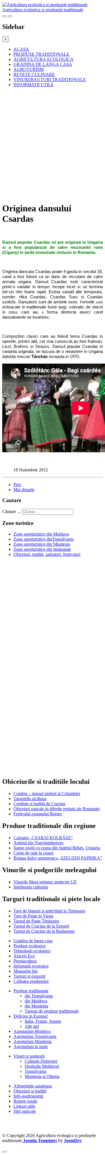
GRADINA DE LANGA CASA (42, 64)
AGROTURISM (28, 69)
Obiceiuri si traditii (29, 1091)
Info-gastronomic (28, 1096)
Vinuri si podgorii (29, 1056)
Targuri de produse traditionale (52, 1011)
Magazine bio (25, 971)
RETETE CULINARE (34, 74)
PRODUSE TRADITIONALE (41, 54)
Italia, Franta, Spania (43, 1021)
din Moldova (36, 1001)
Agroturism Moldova (32, 1031)
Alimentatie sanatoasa (32, 1086)
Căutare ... (11, 511)
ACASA (21, 49)
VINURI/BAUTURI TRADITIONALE (49, 79)
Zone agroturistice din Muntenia (41, 544)
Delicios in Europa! (30, 1016)
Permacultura (25, 961)
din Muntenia (36, 1006)
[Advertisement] (52, 144)
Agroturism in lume (30, 1046)
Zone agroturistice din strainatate (42, 549)
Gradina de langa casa (32, 940)
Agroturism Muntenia (32, 1041)
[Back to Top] (4, 1151)
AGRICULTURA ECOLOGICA (43, 59)
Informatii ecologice (31, 966)
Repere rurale (25, 1101)
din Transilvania (39, 995)
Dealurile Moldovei (42, 1066)
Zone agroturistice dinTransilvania (43, 539)
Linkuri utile (24, 1106)
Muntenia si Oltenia (42, 1076)
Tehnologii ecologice (31, 950)
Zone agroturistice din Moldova (41, 534)
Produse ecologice (29, 945)
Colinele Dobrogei (41, 1061)
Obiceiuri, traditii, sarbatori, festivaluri (46, 554)
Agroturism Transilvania (34, 1036)
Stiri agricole (24, 1111)
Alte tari (32, 1026)
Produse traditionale (30, 990)
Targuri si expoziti (29, 976)
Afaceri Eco (24, 955)
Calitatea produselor (31, 981)
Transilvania (35, 1071)
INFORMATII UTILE (33, 84)
